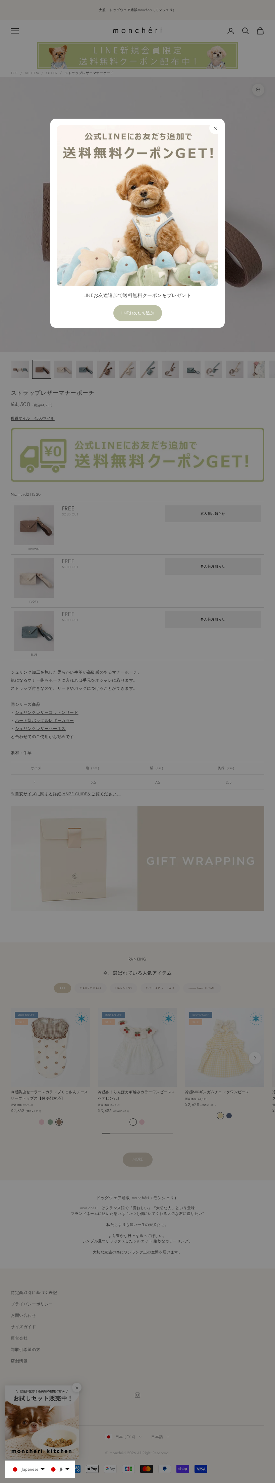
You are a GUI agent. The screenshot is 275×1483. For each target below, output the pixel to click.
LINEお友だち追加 (138, 313)
